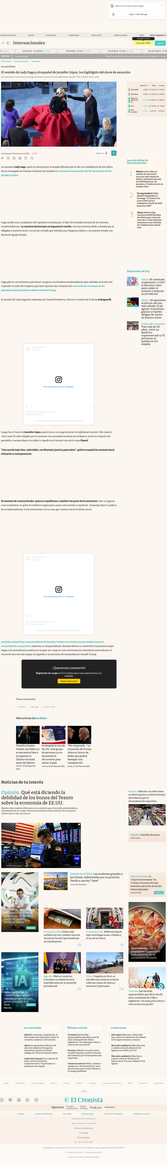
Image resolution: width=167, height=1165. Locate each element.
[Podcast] (95, 1107)
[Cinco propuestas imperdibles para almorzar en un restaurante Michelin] (147, 932)
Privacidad (83, 1133)
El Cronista (6, 61)
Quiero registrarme (69, 681)
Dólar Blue (20, 1083)
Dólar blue (51, 35)
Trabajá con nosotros (141, 1114)
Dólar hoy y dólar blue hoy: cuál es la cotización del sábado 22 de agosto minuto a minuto (112, 56)
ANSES (83, 1091)
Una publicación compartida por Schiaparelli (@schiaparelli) (58, 421)
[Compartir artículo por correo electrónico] (26, 158)
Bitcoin (53, 1083)
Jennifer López (49, 707)
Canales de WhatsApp (44, 1114)
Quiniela (92, 1083)
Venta (154, 85)
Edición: (157, 35)
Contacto (20, 1114)
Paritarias (143, 1083)
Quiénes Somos (88, 1114)
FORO (141, 35)
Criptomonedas (37, 1083)
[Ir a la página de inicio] (8, 43)
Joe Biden (35, 61)
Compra (161, 85)
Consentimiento (83, 1137)
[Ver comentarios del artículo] (31, 158)
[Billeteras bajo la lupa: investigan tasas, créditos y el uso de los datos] (104, 918)
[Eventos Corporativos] (72, 1108)
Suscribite (67, 1114)
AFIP (130, 1083)
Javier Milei (74, 35)
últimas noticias (8, 35)
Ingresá (160, 43)
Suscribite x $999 (143, 43)
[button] (160, 986)
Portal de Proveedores (114, 1114)
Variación (143, 85)
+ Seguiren (102, 153)
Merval (79, 1083)
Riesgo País (96, 35)
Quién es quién (120, 35)
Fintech (66, 1083)
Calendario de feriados (112, 1083)
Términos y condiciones (83, 1128)
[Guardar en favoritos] (114, 153)
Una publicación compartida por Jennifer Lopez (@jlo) (59, 630)
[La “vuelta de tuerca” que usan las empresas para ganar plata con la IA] (19, 982)
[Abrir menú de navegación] (2, 43)
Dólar (31, 35)
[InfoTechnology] (110, 1108)
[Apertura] (57, 1107)
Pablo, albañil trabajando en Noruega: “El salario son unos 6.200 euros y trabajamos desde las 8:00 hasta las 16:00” (149, 199)
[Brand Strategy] (84, 1108)
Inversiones (158, 1083)
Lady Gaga (34, 707)
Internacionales (21, 61)
